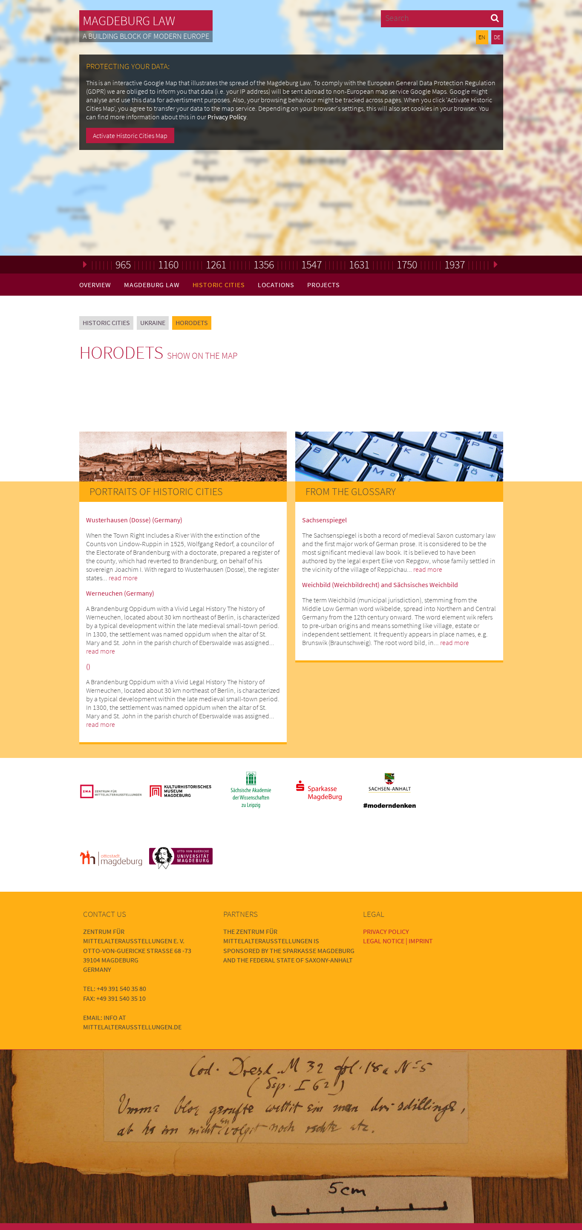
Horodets (192, 322)
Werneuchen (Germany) (120, 593)
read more (123, 577)
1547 (311, 264)
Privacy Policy (226, 116)
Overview (95, 284)
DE (497, 37)
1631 (359, 264)
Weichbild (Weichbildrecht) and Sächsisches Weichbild (380, 584)
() (88, 666)
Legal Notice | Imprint (398, 940)
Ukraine (152, 322)
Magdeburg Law (129, 20)
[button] (495, 17)
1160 (168, 264)
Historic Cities (219, 284)
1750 (407, 264)
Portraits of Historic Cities (156, 491)
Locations (276, 284)
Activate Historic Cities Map (130, 135)
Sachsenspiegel (324, 520)
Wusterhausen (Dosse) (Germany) (134, 520)
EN (481, 37)
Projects (323, 284)
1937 (454, 264)
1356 (264, 264)
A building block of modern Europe (146, 36)
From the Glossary (350, 491)
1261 (216, 264)
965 (123, 264)
